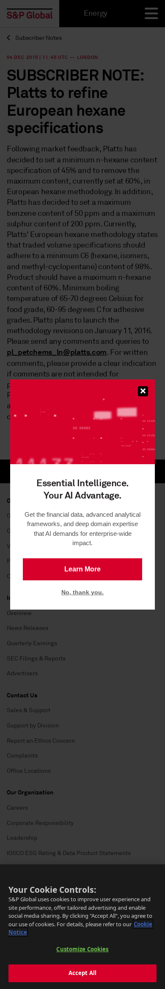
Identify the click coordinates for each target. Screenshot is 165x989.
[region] (82, 926)
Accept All (82, 973)
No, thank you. (82, 592)
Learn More (82, 569)
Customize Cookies (82, 949)
